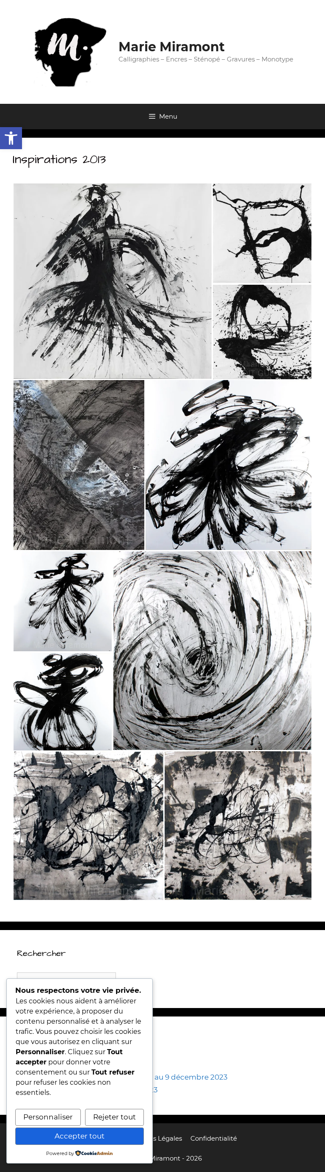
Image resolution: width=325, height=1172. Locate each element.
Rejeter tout (114, 1117)
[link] (11, 138)
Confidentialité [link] (213, 1138)
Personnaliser (48, 1117)
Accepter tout (80, 1136)
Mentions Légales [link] (154, 1138)
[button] (112, 281)
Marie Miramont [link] (171, 47)
